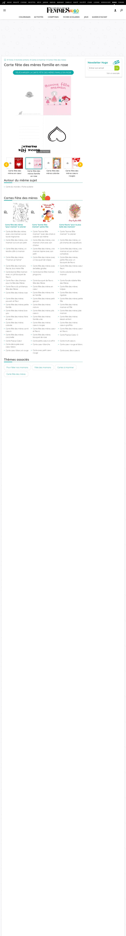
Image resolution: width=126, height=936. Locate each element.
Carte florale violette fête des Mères (70, 281)
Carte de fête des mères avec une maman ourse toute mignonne (16, 234)
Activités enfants (22, 60)
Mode (9, 2)
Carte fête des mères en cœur (43, 287)
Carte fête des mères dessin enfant (69, 317)
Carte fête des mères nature (41, 305)
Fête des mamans (43, 367)
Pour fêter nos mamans (17, 367)
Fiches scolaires (71, 17)
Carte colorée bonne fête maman (70, 273)
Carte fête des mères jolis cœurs (43, 311)
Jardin (45, 2)
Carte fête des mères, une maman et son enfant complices (71, 251)
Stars (89, 2)
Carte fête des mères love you (16, 311)
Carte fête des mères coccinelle (14, 335)
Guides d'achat (99, 17)
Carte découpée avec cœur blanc (15, 345)
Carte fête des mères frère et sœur (17, 317)
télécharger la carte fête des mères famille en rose (43, 72)
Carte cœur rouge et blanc (71, 344)
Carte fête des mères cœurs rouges (41, 323)
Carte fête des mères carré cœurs (17, 329)
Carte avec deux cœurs (70, 350)
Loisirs (96, 2)
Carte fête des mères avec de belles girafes (44, 267)
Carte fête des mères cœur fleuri (71, 267)
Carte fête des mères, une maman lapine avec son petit (44, 251)
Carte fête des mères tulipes (69, 287)
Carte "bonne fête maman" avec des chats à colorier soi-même (44, 234)
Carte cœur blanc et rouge (17, 350)
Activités (38, 17)
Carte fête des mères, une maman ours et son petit (16, 241)
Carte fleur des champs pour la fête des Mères (16, 281)
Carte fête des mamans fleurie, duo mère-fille (16, 267)
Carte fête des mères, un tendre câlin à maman (16, 249)
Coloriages (24, 17)
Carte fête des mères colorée (14, 323)
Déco (39, 2)
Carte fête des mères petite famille (17, 305)
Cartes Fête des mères (57, 60)
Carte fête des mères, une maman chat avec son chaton (44, 242)
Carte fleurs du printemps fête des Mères (17, 287)
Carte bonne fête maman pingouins (43, 273)
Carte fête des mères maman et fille (69, 305)
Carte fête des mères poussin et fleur (14, 299)
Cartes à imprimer (38, 60)
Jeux (86, 17)
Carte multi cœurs (67, 341)
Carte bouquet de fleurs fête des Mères (43, 281)
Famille (68, 2)
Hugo (114, 2)
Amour (52, 2)
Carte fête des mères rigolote (69, 293)
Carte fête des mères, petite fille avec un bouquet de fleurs (69, 260)
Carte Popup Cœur (14, 341)
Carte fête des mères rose (17, 292)
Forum (121, 2)
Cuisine (24, 2)
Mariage (60, 2)
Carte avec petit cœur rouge (42, 351)
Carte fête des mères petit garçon (44, 299)
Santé (75, 2)
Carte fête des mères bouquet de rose (41, 335)
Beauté (16, 2)
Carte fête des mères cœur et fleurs (44, 329)
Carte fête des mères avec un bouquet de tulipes (44, 258)
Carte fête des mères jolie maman (70, 311)
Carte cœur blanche (41, 344)
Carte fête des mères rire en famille (43, 293)
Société (83, 2)
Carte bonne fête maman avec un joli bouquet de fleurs (16, 274)
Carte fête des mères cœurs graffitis (69, 323)
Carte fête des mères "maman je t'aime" (14, 258)
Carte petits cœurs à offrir (44, 341)
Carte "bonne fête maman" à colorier (68, 232)
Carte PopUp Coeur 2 (69, 335)
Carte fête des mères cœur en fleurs (71, 329)
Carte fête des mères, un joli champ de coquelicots (70, 241)
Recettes (31, 2)
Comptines (53, 17)
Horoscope (105, 2)
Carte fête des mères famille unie (41, 317)
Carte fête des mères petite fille (71, 299)
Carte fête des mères (16, 374)
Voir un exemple (113, 73)
